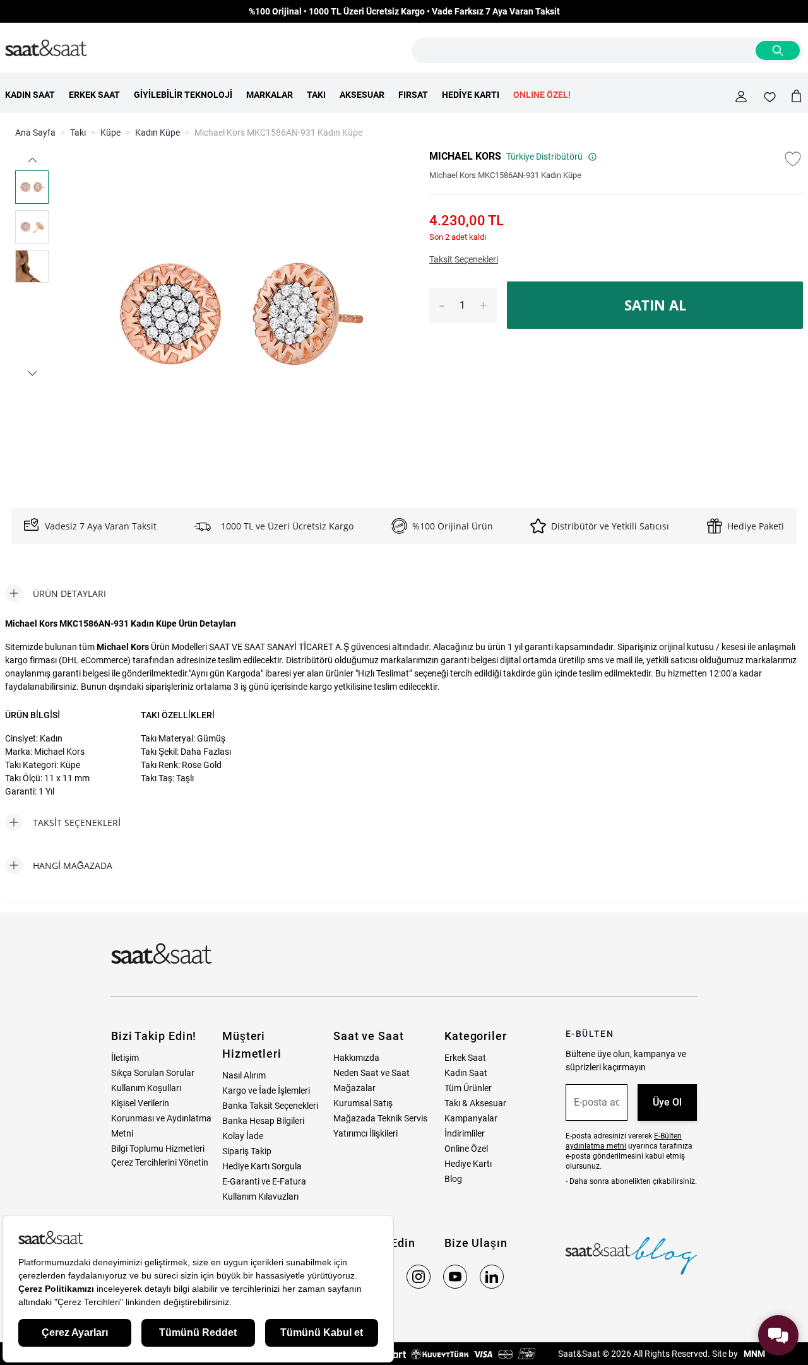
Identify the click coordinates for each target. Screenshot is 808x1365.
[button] (32, 160)
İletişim (125, 1058)
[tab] (55, 593)
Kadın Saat (465, 1073)
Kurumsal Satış (363, 1103)
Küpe (110, 132)
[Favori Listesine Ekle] (793, 159)
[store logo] (46, 48)
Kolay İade (242, 1136)
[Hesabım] (741, 96)
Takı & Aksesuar (475, 1103)
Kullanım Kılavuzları (260, 1196)
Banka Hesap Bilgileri (263, 1121)
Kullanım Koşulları (146, 1088)
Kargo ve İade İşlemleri (266, 1090)
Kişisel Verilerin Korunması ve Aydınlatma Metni (161, 1118)
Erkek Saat (465, 1058)
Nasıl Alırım (244, 1075)
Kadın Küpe (157, 132)
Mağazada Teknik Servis (380, 1118)
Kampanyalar (470, 1118)
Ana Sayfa (35, 132)
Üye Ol (667, 1102)
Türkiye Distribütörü (544, 156)
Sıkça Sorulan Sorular (152, 1073)
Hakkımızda (356, 1058)
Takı (78, 132)
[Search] (778, 50)
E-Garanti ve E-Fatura (264, 1181)
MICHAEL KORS (465, 156)
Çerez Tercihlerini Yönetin (159, 1162)
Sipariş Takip (246, 1151)
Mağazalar (354, 1088)
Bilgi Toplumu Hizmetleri (158, 1148)
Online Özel (466, 1148)
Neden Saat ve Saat (371, 1073)
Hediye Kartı (468, 1164)
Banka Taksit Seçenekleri (270, 1106)
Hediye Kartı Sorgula (262, 1166)
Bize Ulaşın (476, 1243)
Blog (453, 1179)
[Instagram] (418, 1276)
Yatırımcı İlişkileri (365, 1133)
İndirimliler (464, 1133)
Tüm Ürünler (468, 1088)
